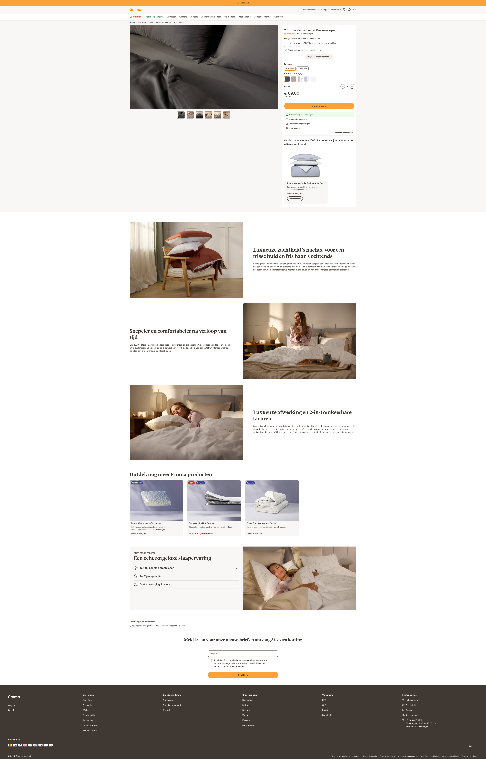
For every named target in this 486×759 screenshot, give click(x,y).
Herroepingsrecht (369, 756)
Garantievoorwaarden (173, 705)
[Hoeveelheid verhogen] (352, 86)
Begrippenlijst (89, 715)
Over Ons (87, 700)
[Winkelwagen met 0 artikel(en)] (354, 9)
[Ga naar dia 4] (208, 115)
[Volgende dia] (287, 3)
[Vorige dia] (199, 3)
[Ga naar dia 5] (218, 115)
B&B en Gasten (90, 730)
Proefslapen (168, 700)
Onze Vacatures (90, 725)
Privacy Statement (387, 756)
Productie (87, 705)
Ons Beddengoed (145, 22)
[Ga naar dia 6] (227, 115)
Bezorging (167, 710)
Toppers (246, 715)
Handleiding (248, 725)
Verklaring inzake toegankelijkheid (445, 756)
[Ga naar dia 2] (190, 115)
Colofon (424, 756)
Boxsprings (247, 700)
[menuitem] (309, 9)
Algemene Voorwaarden (408, 756)
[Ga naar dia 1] (181, 115)
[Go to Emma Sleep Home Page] (136, 9)
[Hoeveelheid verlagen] (342, 86)
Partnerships (88, 720)
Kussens (246, 720)
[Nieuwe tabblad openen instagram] (9, 710)
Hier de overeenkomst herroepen (345, 756)
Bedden (246, 710)
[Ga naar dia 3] (199, 115)
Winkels (86, 710)
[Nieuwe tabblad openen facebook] (13, 710)
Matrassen (247, 705)
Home (132, 22)
